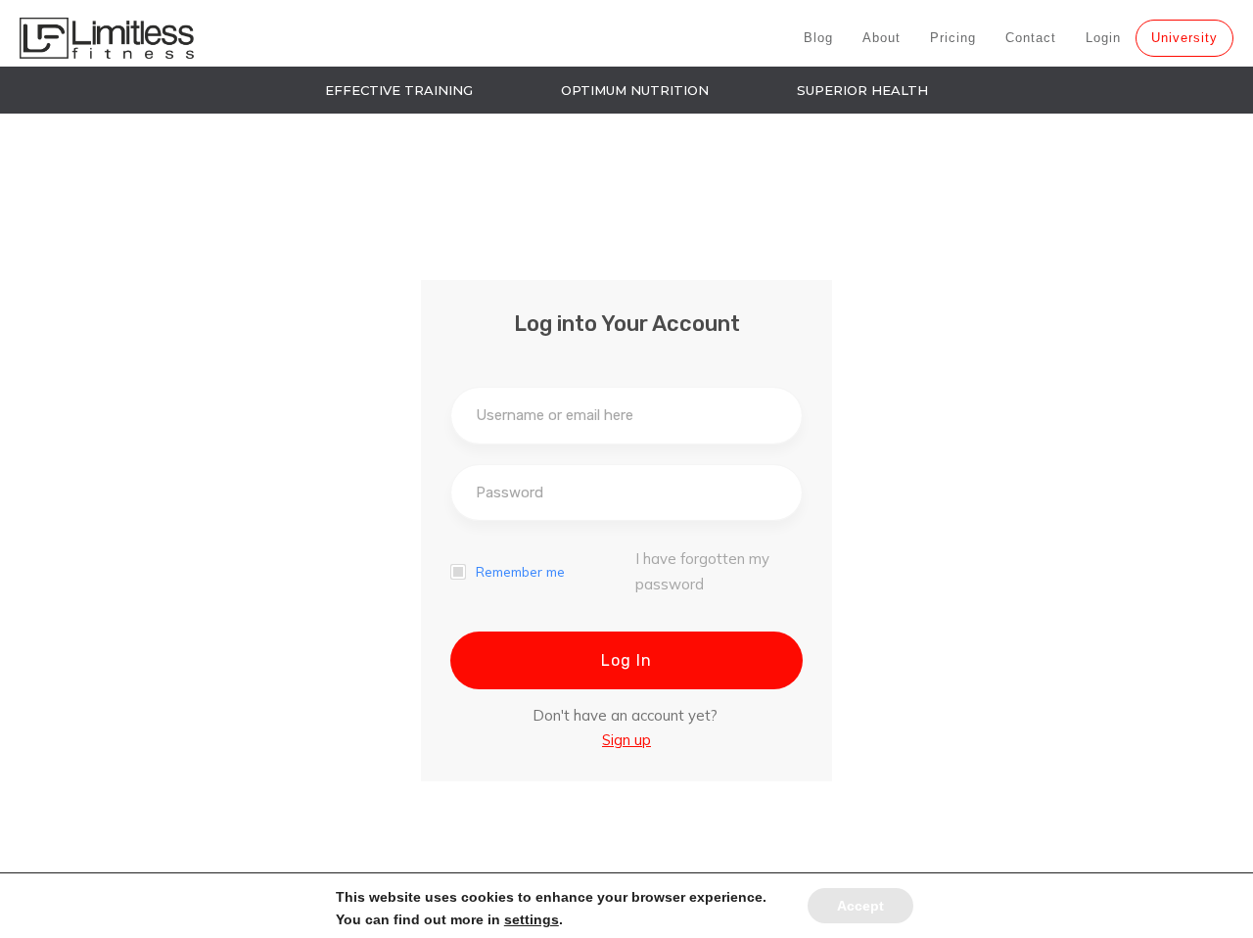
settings (531, 919)
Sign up (626, 739)
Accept (860, 906)
